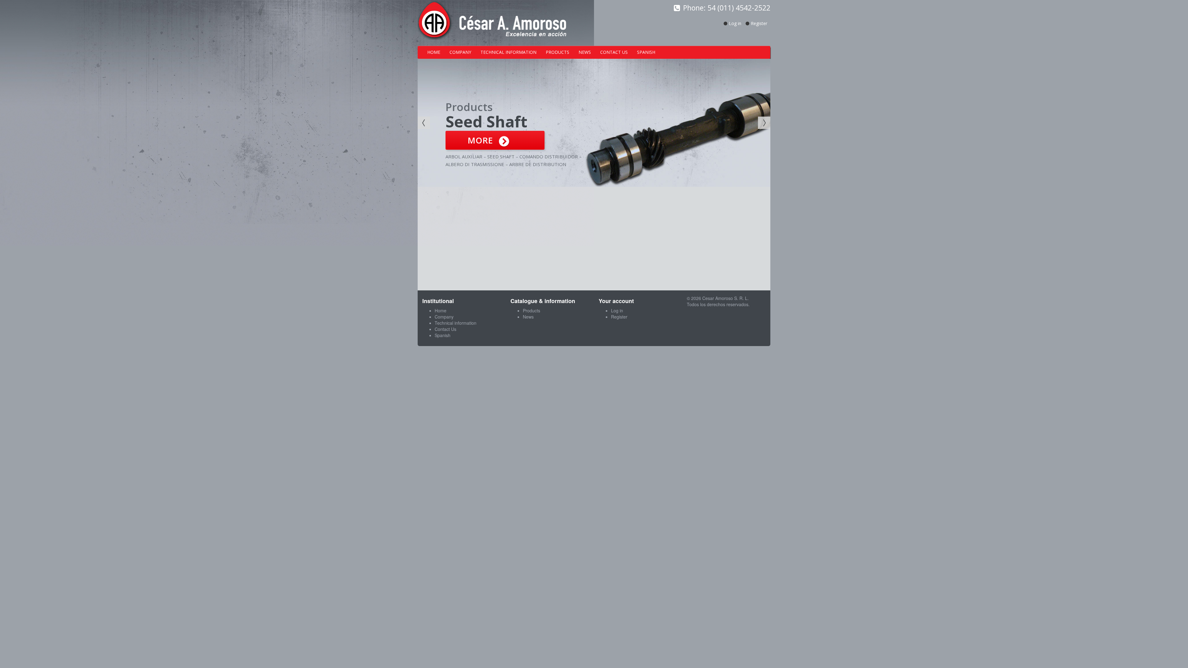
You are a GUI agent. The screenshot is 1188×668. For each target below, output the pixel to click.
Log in (735, 23)
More (480, 140)
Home (433, 52)
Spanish (646, 52)
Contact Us (614, 52)
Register (759, 23)
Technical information (455, 323)
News (585, 52)
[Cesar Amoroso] (492, 22)
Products (557, 52)
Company (460, 52)
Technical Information (508, 52)
